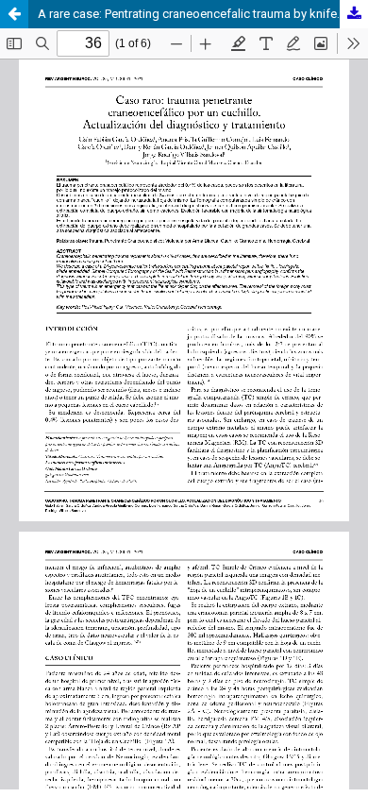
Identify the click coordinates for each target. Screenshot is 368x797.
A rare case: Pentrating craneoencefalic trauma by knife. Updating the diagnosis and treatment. (203, 14)
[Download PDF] (354, 14)
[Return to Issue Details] (14, 14)
